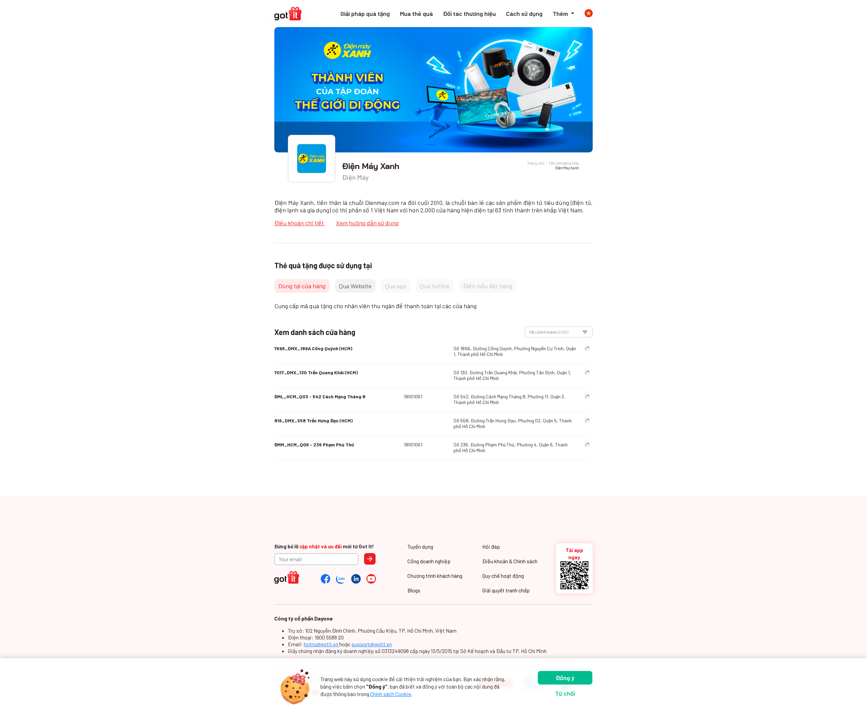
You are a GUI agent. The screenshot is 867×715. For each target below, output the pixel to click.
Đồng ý (565, 677)
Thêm (561, 13)
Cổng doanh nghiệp (428, 561)
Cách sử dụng (524, 13)
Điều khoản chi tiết (299, 223)
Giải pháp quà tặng (365, 13)
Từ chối (565, 693)
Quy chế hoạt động (503, 575)
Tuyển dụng (420, 546)
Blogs (413, 590)
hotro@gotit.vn (321, 644)
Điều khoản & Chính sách (509, 561)
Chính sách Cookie (390, 694)
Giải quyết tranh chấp (506, 590)
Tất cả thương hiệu (563, 163)
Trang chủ (535, 163)
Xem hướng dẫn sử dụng (367, 223)
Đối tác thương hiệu (469, 13)
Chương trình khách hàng (434, 575)
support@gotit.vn (372, 644)
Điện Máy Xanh (567, 167)
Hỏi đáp (491, 546)
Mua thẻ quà (416, 13)
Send (370, 559)
